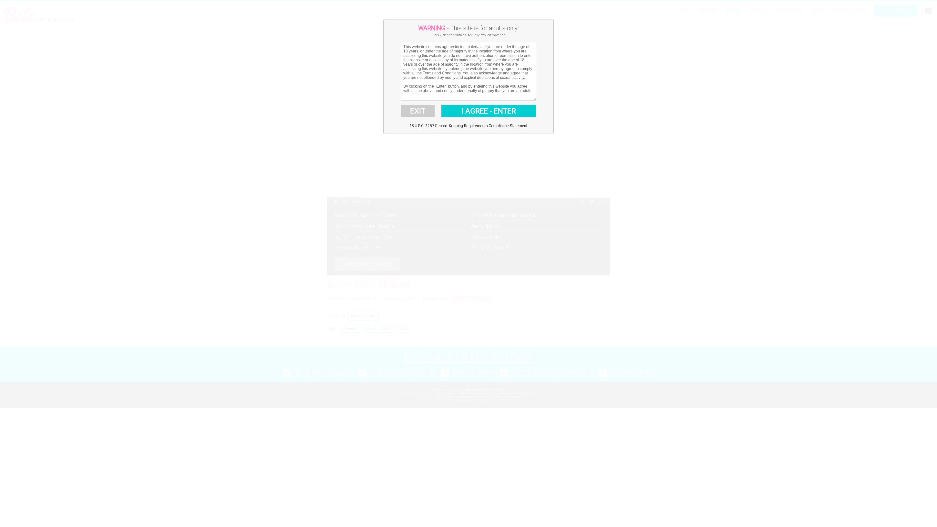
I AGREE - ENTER (489, 111)
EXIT (417, 111)
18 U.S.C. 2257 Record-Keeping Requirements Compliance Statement (468, 125)
